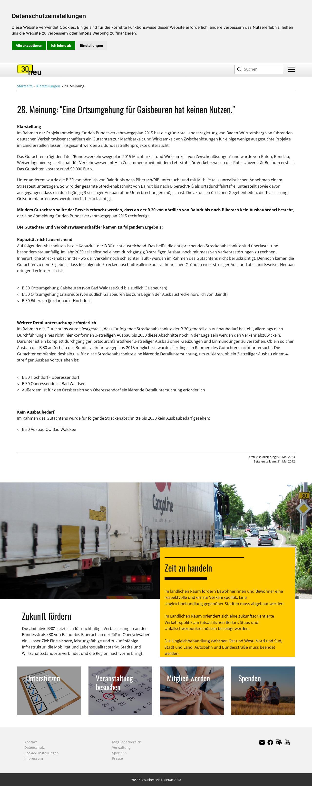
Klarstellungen (48, 86)
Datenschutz (34, 747)
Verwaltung (121, 747)
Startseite (25, 86)
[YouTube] (287, 742)
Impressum (33, 758)
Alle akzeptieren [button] (29, 45)
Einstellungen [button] (91, 45)
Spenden (119, 752)
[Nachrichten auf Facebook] (279, 742)
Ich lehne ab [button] (61, 45)
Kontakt (30, 742)
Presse (117, 758)
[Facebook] (270, 742)
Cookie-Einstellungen (41, 753)
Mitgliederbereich (126, 742)
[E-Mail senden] (262, 742)
